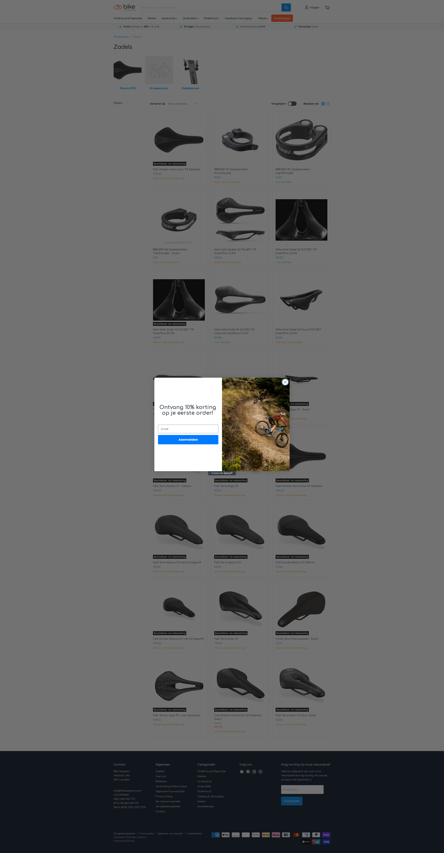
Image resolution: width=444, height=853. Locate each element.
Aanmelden (188, 439)
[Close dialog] (285, 382)
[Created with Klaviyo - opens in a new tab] (222, 473)
